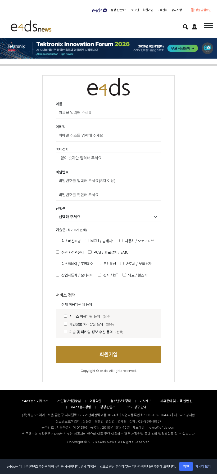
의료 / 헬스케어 (139, 275)
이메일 (60, 127)
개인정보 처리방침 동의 (91, 324)
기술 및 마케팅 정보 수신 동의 (96, 332)
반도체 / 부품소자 (138, 264)
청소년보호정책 (120, 401)
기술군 (71, 230)
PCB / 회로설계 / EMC (111, 252)
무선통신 (109, 264)
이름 (59, 104)
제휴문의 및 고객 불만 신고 (178, 401)
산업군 (60, 209)
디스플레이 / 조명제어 (77, 264)
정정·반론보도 (119, 10)
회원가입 (148, 10)
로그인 (135, 10)
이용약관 (95, 401)
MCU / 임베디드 (103, 241)
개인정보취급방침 (69, 401)
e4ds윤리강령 (81, 407)
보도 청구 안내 (136, 407)
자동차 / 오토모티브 (139, 241)
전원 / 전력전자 (72, 252)
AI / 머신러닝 (71, 241)
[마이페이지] (194, 27)
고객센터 (162, 10)
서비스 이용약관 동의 (90, 316)
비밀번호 (62, 172)
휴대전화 (62, 149)
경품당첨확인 (203, 10)
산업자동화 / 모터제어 (77, 275)
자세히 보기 (203, 466)
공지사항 (176, 10)
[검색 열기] (185, 27)
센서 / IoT (110, 275)
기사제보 (145, 401)
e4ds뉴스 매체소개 (35, 401)
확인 (186, 466)
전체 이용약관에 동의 (76, 304)
